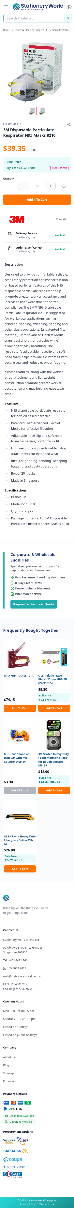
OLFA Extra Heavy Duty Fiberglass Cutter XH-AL (20, 840)
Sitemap (8, 1073)
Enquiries (9, 1081)
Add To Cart (20, 708)
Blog (6, 1065)
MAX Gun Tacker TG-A (19, 675)
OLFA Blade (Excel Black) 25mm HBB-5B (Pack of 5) (52, 679)
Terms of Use (46, 1204)
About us (9, 1057)
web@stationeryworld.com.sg (22, 976)
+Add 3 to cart (59, 168)
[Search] (68, 18)
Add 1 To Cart (37, 199)
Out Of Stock (20, 790)
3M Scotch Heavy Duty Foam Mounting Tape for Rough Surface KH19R (53, 759)
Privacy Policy (27, 1204)
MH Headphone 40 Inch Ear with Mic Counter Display (16, 758)
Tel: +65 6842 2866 (15, 960)
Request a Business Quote (33, 604)
